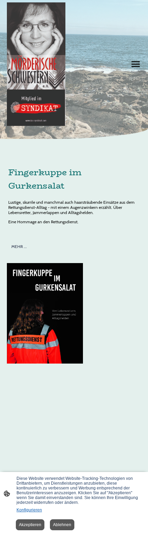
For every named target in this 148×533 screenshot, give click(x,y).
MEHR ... (19, 246)
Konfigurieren (29, 510)
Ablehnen (62, 524)
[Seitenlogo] (36, 64)
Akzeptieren (30, 524)
